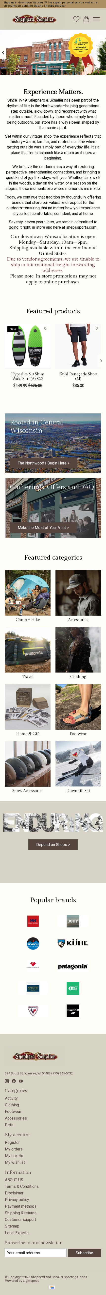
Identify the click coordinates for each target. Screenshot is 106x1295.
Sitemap (12, 1226)
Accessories (78, 620)
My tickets (14, 1155)
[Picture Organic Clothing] (72, 988)
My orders (14, 1149)
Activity (11, 1098)
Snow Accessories (27, 791)
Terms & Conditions (22, 1186)
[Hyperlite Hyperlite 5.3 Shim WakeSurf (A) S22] (28, 346)
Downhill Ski (78, 791)
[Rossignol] (33, 1011)
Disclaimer (14, 1193)
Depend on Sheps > (53, 844)
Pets (9, 1125)
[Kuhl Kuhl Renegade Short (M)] (78, 346)
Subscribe (84, 1253)
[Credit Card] (52, 1287)
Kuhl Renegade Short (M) (78, 376)
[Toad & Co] (72, 1011)
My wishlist (15, 1162)
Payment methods (20, 1206)
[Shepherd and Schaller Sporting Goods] (34, 19)
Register (12, 1142)
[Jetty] (72, 921)
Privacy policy (17, 1199)
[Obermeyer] (33, 966)
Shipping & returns (20, 1213)
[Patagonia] (72, 966)
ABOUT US (14, 1179)
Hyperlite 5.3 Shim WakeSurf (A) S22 (27, 376)
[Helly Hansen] (33, 921)
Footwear (78, 734)
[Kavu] (33, 944)
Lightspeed (31, 1280)
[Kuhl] (72, 944)
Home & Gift (28, 734)
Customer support (20, 1219)
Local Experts (17, 1232)
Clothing (78, 676)
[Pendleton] (33, 988)
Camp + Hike (28, 620)
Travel (28, 676)
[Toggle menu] (96, 19)
